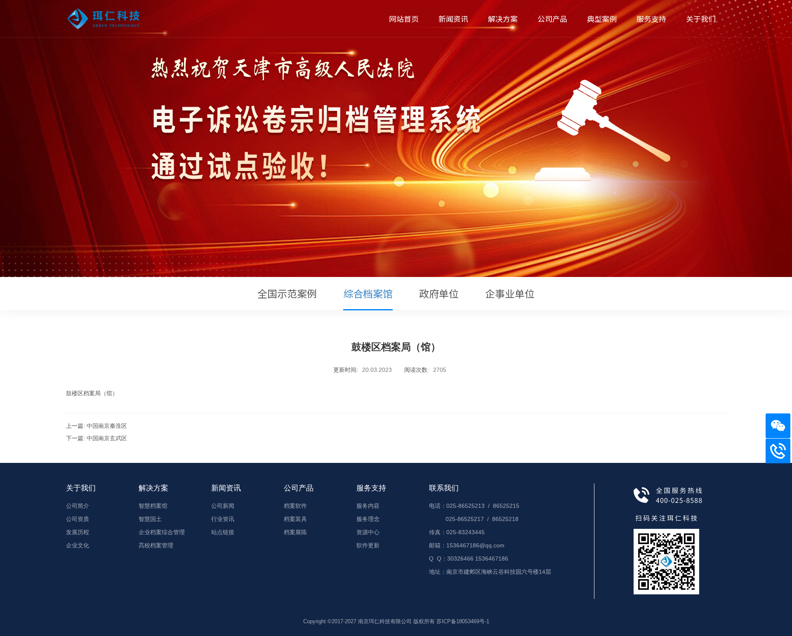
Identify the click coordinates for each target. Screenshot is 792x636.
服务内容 (368, 505)
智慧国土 (150, 519)
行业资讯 (222, 519)
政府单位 (439, 293)
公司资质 (77, 519)
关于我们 (701, 18)
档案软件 (295, 505)
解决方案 (503, 18)
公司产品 (552, 18)
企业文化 (77, 545)
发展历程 (77, 532)
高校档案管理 (156, 545)
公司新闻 (222, 505)
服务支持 (651, 18)
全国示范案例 (287, 293)
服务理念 (368, 519)
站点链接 (222, 532)
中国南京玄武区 (107, 438)
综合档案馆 (368, 293)
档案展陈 (295, 532)
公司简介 (77, 505)
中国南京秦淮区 (107, 425)
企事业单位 (510, 293)
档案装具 (295, 519)
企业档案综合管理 (162, 532)
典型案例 (602, 18)
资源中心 (368, 532)
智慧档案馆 (153, 505)
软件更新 (368, 545)
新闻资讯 (453, 18)
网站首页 (404, 18)
